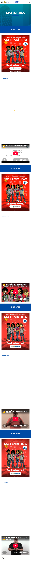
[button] (2, 2)
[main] (15, 15)
